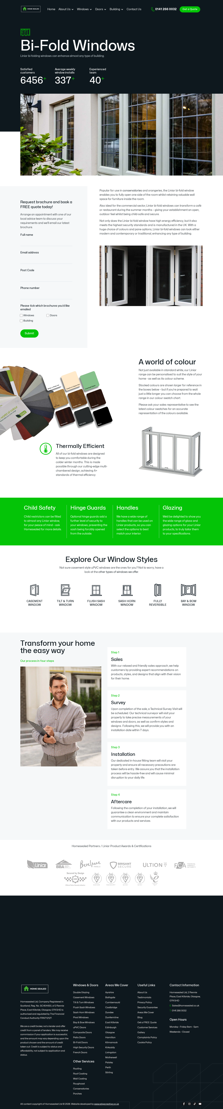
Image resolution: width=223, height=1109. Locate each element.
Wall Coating (80, 1079)
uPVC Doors (79, 1027)
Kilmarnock (111, 1042)
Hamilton (110, 1037)
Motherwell (111, 1057)
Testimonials (144, 997)
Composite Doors (82, 1032)
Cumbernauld (112, 1002)
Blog (139, 1017)
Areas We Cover (145, 1012)
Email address (29, 252)
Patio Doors (79, 1037)
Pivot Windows (81, 1017)
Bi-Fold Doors (80, 1042)
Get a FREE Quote (147, 1022)
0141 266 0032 (166, 9)
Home (51, 9)
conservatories (132, 190)
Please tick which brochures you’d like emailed (45, 308)
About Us (142, 992)
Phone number (30, 288)
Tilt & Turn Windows (83, 1002)
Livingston (110, 1052)
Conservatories (81, 1089)
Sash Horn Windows (84, 1012)
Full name (26, 235)
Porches (77, 1094)
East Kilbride (112, 1022)
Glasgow (110, 1032)
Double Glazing (81, 992)
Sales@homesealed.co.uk (184, 1006)
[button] (66, 9)
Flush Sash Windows (84, 1007)
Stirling (109, 1072)
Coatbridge (111, 1007)
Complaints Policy (147, 1037)
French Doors (80, 1052)
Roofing (77, 1069)
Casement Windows (83, 997)
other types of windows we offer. (118, 572)
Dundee (109, 1012)
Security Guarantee (147, 1007)
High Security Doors (83, 1047)
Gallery (141, 1032)
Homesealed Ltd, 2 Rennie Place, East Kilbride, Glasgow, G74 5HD (185, 996)
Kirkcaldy (110, 1047)
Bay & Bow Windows (84, 1022)
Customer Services (147, 1027)
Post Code (27, 270)
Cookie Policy (144, 1042)
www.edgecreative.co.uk (106, 1104)
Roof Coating (80, 1074)
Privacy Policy (144, 1002)
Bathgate (110, 997)
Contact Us (134, 9)
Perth (108, 1067)
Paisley (109, 1062)
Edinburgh (110, 1027)
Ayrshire (109, 992)
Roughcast (79, 1084)
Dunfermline (111, 1017)
